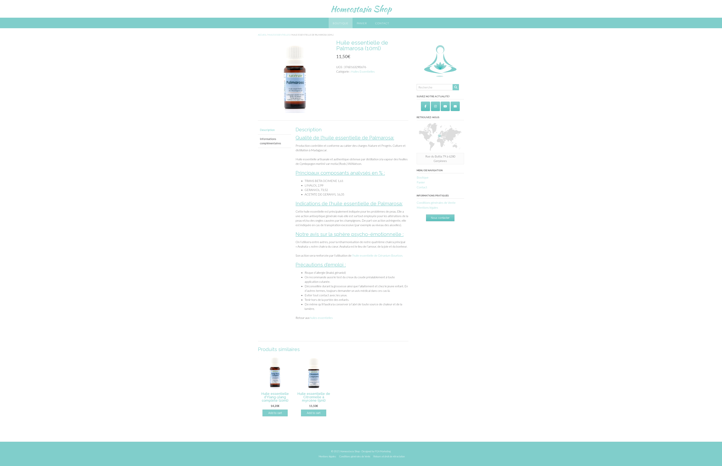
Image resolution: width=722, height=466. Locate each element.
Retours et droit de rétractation (389, 456)
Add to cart (313, 412)
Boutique (340, 23)
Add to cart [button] (275, 412)
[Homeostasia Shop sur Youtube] (445, 106)
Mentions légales (427, 207)
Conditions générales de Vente (436, 202)
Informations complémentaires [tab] (270, 141)
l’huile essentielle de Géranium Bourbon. (377, 255)
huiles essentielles (321, 317)
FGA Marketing (383, 451)
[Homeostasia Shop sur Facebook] (425, 106)
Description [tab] (267, 130)
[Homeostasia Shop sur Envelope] (455, 106)
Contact (382, 23)
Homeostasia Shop (361, 9)
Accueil (262, 34)
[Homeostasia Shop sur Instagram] (435, 106)
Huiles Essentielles (279, 34)
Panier (362, 23)
